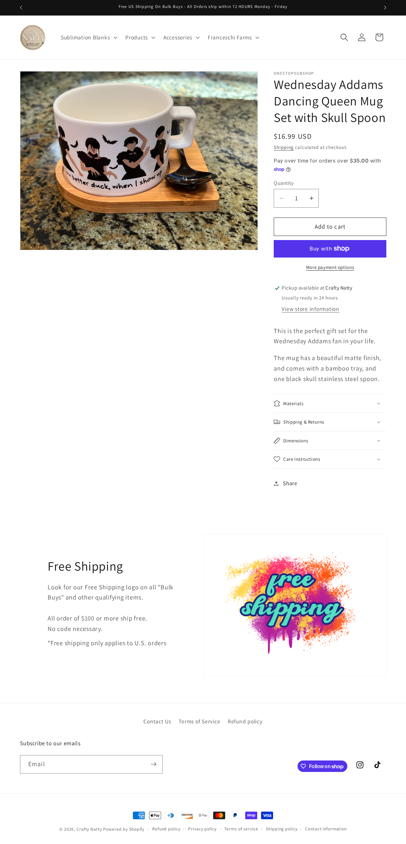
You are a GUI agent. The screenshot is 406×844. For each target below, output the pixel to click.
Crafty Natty (89, 829)
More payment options (330, 267)
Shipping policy (281, 829)
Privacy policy (202, 829)
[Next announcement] (385, 7)
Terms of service (241, 829)
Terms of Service (199, 721)
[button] (88, 37)
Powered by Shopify (123, 829)
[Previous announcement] (21, 7)
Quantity (283, 182)
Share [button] (290, 483)
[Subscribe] (153, 764)
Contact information (326, 829)
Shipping (284, 147)
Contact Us (157, 721)
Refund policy (245, 721)
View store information (310, 309)
